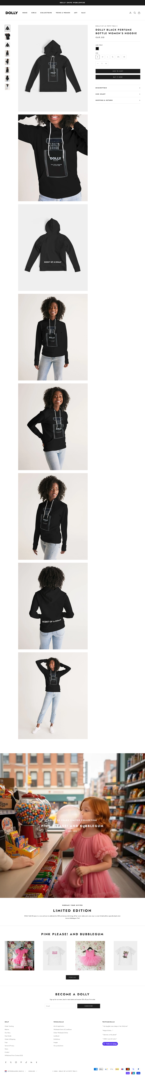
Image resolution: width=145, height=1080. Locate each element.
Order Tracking (9, 1026)
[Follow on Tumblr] (36, 1062)
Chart (103, 94)
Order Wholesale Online (61, 1033)
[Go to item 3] (7, 45)
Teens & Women (63, 13)
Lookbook (56, 1036)
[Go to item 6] (7, 70)
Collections (46, 13)
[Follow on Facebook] (6, 1062)
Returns (7, 1029)
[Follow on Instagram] (16, 1062)
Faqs (6, 1042)
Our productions (58, 1046)
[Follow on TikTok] (26, 1062)
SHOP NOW (72, 831)
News (6, 1049)
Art (75, 13)
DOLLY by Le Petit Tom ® (107, 26)
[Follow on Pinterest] (21, 1062)
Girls (33, 13)
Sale (83, 13)
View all (72, 977)
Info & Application (59, 1026)
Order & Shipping (10, 1039)
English (32, 1071)
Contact (7, 1052)
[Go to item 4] (7, 53)
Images (56, 1042)
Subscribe (89, 1006)
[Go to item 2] (7, 36)
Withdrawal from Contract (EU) (14, 1055)
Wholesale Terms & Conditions (63, 1029)
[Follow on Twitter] (11, 1062)
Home (25, 13)
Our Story (7, 1033)
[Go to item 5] (7, 61)
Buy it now (118, 77)
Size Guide (8, 1036)
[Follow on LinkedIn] (31, 1062)
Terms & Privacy (9, 1046)
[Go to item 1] (7, 28)
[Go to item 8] (7, 86)
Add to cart (118, 71)
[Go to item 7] (7, 78)
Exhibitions (57, 1039)
